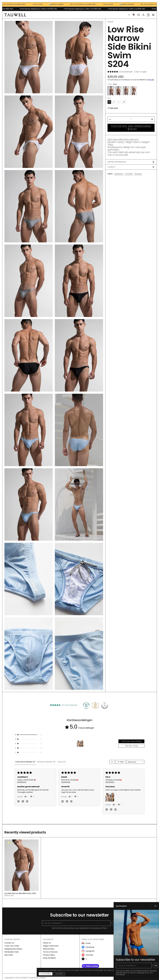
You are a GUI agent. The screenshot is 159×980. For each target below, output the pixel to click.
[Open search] (112, 762)
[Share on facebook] (18, 801)
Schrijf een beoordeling (131, 741)
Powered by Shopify (37, 977)
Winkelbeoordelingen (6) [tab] (46, 762)
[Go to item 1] (80, 743)
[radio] (111, 90)
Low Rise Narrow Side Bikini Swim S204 (21, 868)
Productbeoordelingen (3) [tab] (25, 762)
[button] (129, 15)
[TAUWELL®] (15, 14)
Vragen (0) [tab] (61, 762)
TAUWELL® (24, 977)
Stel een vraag (131, 746)
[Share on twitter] (23, 801)
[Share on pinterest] (27, 801)
